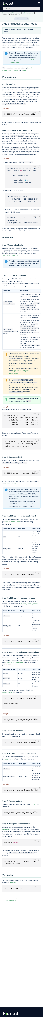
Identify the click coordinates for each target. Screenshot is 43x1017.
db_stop (8, 736)
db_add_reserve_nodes (29, 604)
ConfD (24, 70)
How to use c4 (10, 484)
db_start (33, 804)
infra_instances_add (12, 522)
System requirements (10, 255)
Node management (28, 13)
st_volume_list (7, 692)
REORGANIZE (7, 829)
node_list (13, 882)
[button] (37, 8)
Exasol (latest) (6, 13)
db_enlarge (9, 759)
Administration (16, 13)
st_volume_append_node (14, 662)
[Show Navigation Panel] (39, 3)
